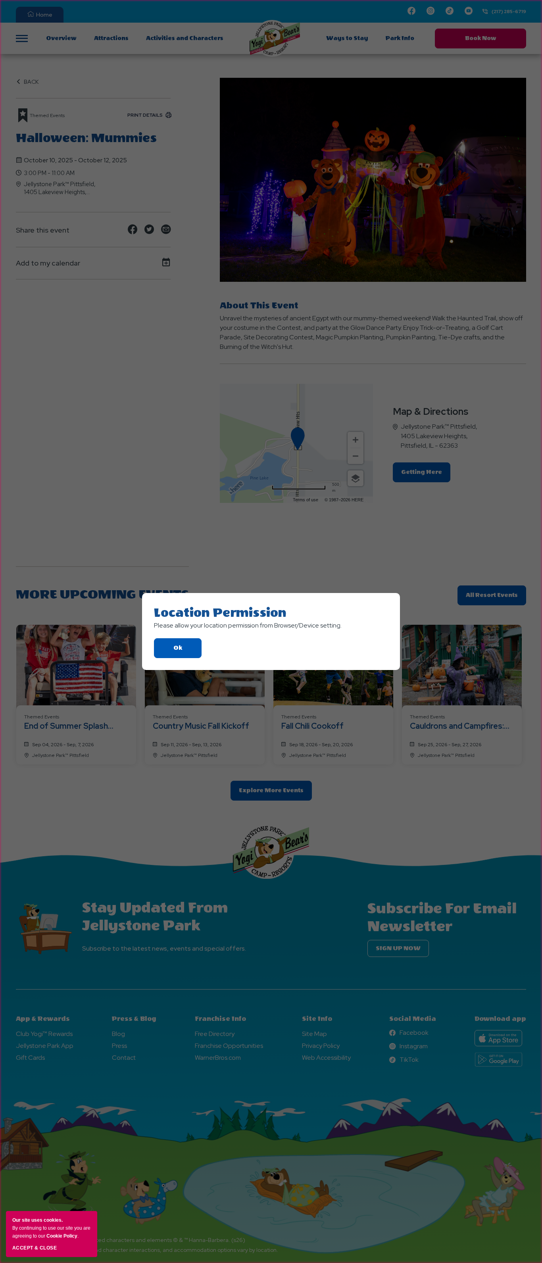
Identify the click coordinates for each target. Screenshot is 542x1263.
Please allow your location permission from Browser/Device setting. (248, 625)
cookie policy (61, 1236)
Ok (187, 651)
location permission (220, 613)
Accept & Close (34, 1248)
